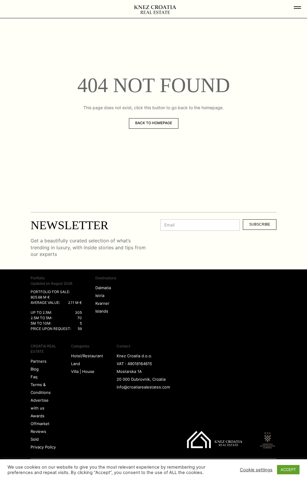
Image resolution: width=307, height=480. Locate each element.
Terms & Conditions (41, 388)
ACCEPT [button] (288, 469)
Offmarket (40, 423)
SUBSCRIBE (259, 224)
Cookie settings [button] (256, 469)
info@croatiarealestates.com (143, 387)
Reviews (38, 431)
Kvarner (102, 303)
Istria (99, 295)
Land (75, 363)
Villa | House (82, 371)
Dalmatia (103, 287)
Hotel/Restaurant (87, 355)
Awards (37, 415)
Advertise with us (40, 404)
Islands (101, 311)
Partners (38, 361)
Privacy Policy (43, 447)
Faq (34, 376)
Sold (35, 439)
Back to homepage (153, 123)
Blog (35, 369)
